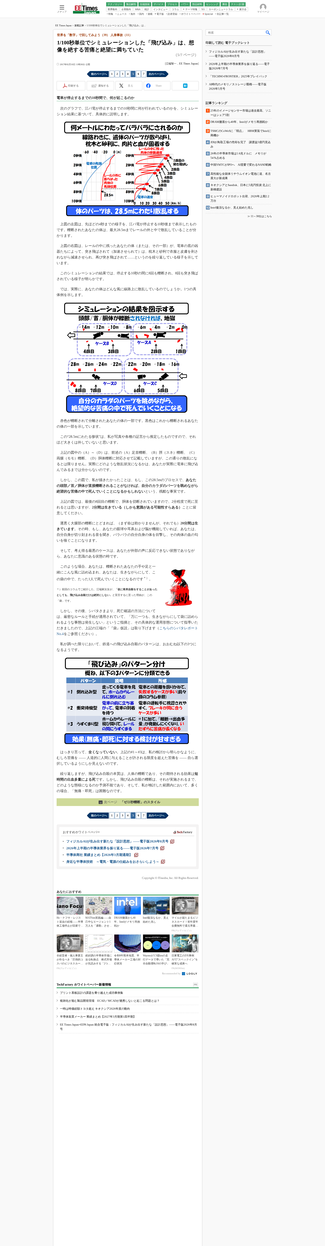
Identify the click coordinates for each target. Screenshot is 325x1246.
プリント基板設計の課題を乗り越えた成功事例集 (91, 992)
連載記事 (79, 25)
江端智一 (171, 63)
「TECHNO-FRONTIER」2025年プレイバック (238, 76)
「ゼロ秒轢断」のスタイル (129, 802)
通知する (103, 85)
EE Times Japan (63, 25)
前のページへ (99, 74)
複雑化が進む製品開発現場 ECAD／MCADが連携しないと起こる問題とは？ (110, 1000)
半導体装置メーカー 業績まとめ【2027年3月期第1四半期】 (98, 1016)
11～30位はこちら (261, 216)
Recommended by (171, 973)
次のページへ (156, 74)
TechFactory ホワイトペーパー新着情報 (84, 984)
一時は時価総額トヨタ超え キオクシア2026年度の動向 (95, 1008)
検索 (268, 32)
